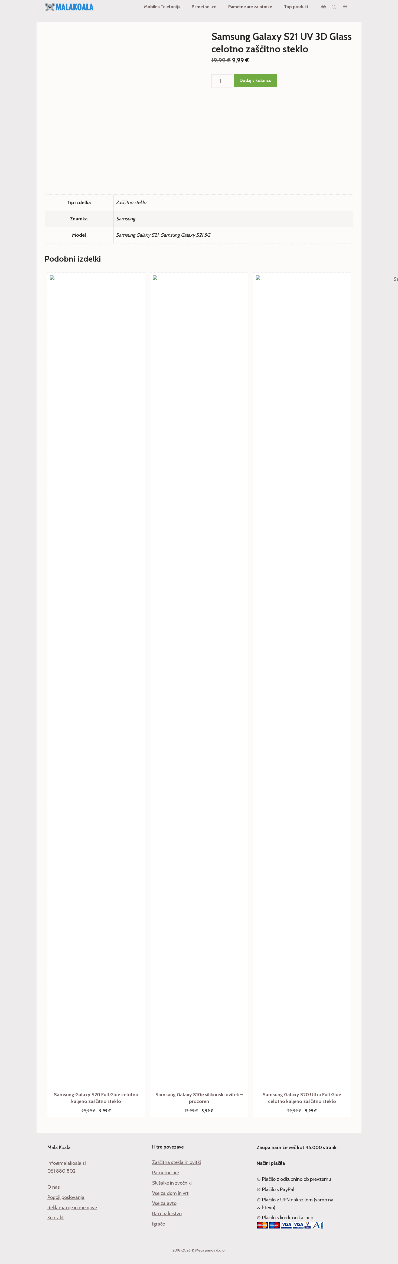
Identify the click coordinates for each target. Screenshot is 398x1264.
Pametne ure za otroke (250, 6)
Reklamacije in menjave (72, 1208)
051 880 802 (61, 1171)
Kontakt (55, 1218)
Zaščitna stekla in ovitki (176, 1162)
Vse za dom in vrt (170, 1193)
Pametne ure (204, 6)
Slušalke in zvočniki (172, 1183)
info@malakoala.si (66, 1163)
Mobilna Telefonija (162, 6)
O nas (53, 1187)
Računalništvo (167, 1214)
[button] (345, 7)
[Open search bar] (334, 7)
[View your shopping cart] (323, 7)
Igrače (158, 1224)
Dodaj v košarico (256, 80)
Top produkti (296, 6)
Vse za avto (164, 1203)
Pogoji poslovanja (65, 1197)
